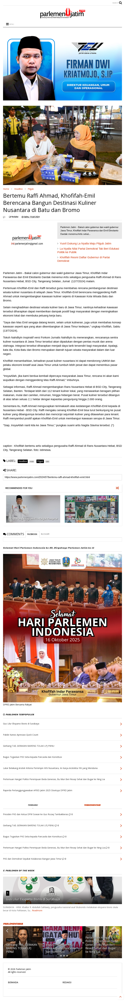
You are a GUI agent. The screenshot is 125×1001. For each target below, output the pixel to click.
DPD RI (89, 933)
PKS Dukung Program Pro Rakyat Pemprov (33, 518)
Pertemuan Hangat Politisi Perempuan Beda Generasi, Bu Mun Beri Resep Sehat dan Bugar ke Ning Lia (101, 945)
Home (6, 188)
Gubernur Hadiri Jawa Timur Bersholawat (90, 518)
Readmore (37, 910)
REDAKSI (66, 982)
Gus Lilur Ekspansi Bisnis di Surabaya (33, 899)
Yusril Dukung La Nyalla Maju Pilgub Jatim (85, 243)
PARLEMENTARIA (13, 923)
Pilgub (31, 188)
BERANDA (13, 982)
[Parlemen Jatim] (62, 17)
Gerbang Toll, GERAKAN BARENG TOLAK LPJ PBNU (21, 948)
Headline (18, 188)
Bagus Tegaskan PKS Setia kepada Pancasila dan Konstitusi (61, 948)
